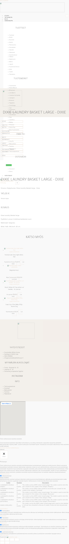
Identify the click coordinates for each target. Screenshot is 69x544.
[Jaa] (12, 539)
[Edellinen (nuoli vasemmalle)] (2, 542)
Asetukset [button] (3, 448)
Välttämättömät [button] (4, 474)
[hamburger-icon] (67, 16)
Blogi (6, 19)
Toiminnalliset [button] (4, 509)
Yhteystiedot (8, 175)
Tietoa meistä (8, 17)
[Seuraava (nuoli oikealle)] (7, 542)
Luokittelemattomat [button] (5, 530)
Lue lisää (14, 279)
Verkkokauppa (9, 21)
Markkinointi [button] (3, 523)
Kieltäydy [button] (16, 448)
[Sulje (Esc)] (17, 539)
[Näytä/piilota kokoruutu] (7, 539)
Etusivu (7, 15)
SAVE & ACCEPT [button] (4, 535)
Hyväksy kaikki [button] (10, 448)
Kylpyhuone (11, 188)
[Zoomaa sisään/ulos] (2, 539)
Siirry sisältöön (4, 1)
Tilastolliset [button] (3, 516)
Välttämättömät (6, 476)
